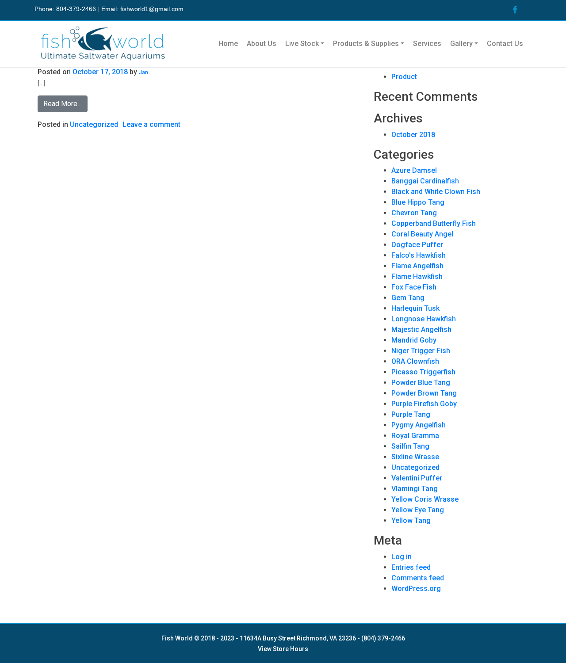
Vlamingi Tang (414, 488)
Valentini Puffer (416, 478)
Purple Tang (410, 414)
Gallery (461, 43)
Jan (143, 72)
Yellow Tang (411, 520)
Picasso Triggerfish (423, 372)
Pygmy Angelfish (418, 425)
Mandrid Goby (413, 340)
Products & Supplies (366, 43)
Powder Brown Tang (424, 393)
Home (228, 43)
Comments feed (417, 578)
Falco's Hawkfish (418, 255)
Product (404, 76)
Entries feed (411, 567)
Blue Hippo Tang (417, 202)
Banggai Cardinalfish (425, 181)
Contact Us (505, 43)
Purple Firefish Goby (424, 404)
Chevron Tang (414, 213)
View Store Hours (283, 648)
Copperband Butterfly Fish (433, 223)
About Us (261, 43)
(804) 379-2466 (383, 638)
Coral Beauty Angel (422, 234)
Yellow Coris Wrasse (425, 499)
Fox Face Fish (413, 287)
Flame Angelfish (417, 266)
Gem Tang (407, 297)
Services (427, 43)
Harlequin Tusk (415, 308)
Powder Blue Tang (420, 382)
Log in (401, 556)
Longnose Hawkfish (423, 319)
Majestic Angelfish (421, 329)
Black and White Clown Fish (435, 191)
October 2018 (413, 134)
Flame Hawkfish (417, 276)
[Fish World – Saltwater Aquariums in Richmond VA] (104, 43)
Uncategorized (94, 124)
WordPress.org (416, 588)
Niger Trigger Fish (420, 351)
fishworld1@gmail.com (152, 8)
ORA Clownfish (415, 361)
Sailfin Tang (410, 446)
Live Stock (302, 43)
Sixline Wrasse (415, 457)
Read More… (62, 103)
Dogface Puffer (417, 244)
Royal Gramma (415, 435)
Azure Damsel (414, 170)
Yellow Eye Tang (417, 510)
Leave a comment (151, 124)
